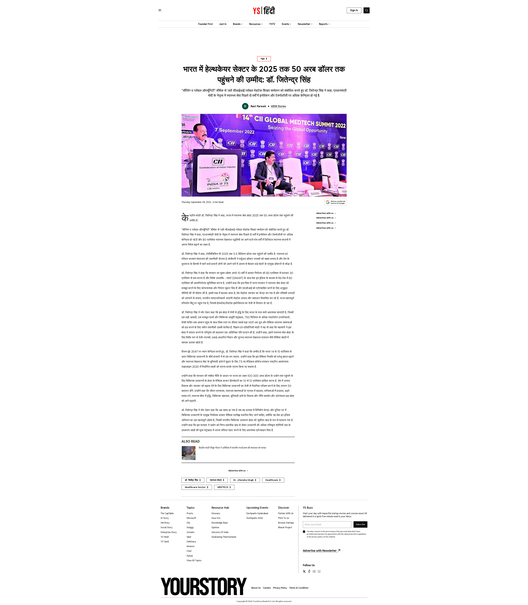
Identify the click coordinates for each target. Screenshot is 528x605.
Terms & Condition (298, 587)
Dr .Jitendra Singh (243, 480)
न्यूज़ (262, 58)
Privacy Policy (280, 587)
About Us (256, 587)
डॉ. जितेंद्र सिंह (191, 480)
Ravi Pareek (258, 106)
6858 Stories (278, 106)
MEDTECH (223, 487)
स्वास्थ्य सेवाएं (216, 480)
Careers (267, 587)
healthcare (272, 480)
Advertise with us (237, 470)
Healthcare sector (195, 487)
